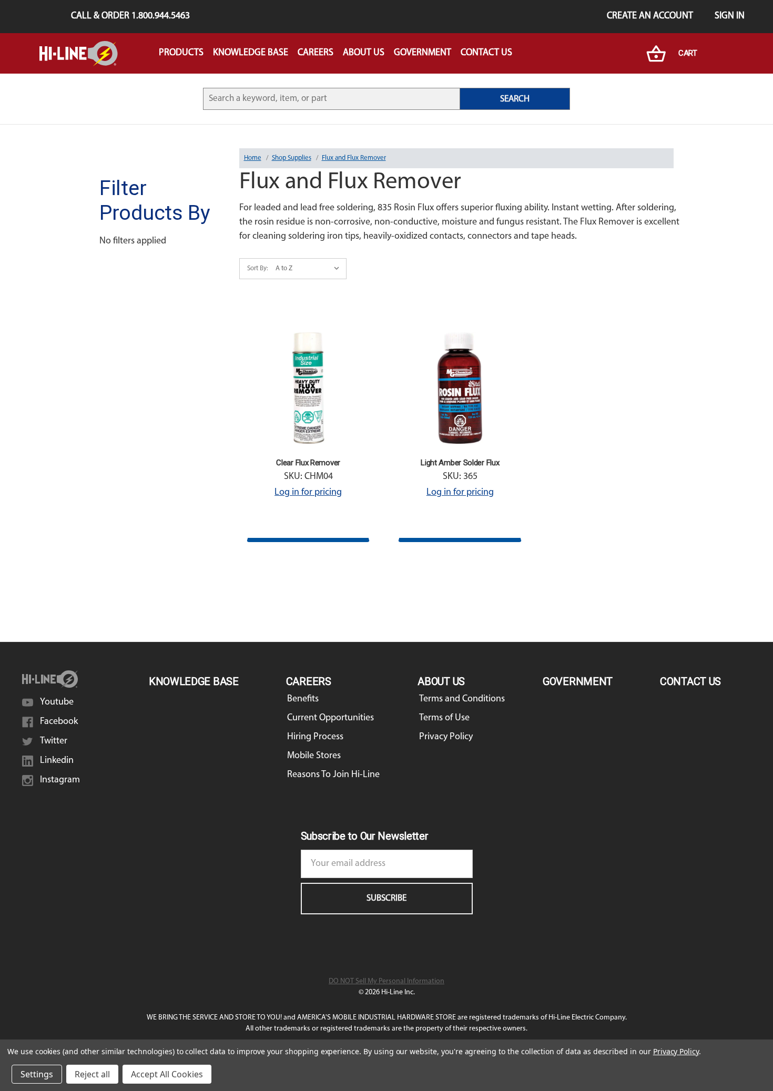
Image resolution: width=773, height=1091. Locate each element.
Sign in (730, 16)
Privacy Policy (446, 737)
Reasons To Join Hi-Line (333, 775)
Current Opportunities (330, 718)
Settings (37, 1074)
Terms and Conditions (462, 699)
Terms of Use (444, 718)
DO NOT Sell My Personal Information (386, 981)
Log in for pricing (308, 492)
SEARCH (515, 99)
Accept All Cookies (167, 1074)
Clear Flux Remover (308, 462)
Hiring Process (315, 737)
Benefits (303, 699)
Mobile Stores (314, 756)
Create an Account (650, 16)
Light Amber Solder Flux (460, 462)
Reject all (92, 1074)
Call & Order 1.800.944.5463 (130, 16)
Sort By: (257, 268)
